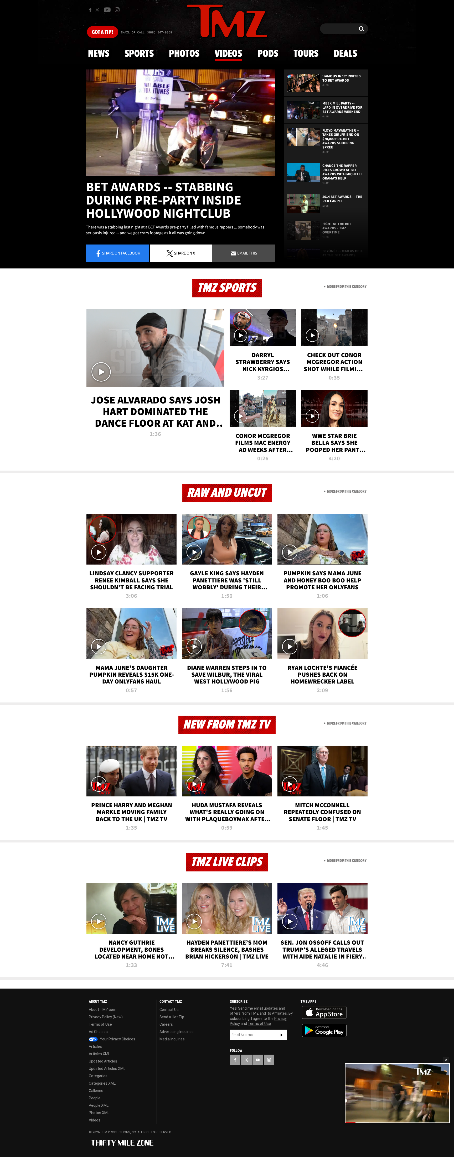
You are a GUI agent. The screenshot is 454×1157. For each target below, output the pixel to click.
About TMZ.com (102, 1010)
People (94, 1098)
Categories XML (102, 1083)
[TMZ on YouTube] (257, 1060)
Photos (184, 54)
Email (246, 253)
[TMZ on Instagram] (117, 9)
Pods (267, 54)
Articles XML (99, 1054)
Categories (98, 1076)
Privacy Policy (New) (106, 1017)
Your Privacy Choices (117, 1039)
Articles (95, 1046)
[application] (180, 122)
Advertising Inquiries (176, 1032)
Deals (345, 54)
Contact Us (169, 1010)
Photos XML (99, 1113)
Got (102, 32)
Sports (139, 54)
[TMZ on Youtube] (107, 9)
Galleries (96, 1091)
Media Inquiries (172, 1039)
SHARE (184, 253)
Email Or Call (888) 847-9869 (146, 32)
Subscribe (281, 1035)
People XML (99, 1105)
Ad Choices (98, 1032)
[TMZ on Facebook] (90, 9)
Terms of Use (100, 1024)
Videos (228, 54)
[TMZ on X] (98, 9)
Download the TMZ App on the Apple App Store (324, 1012)
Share (121, 253)
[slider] (397, 1122)
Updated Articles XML (107, 1068)
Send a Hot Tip (171, 1017)
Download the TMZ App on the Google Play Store (324, 1030)
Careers (166, 1024)
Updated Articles (103, 1061)
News (98, 54)
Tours (305, 54)
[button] (446, 1060)
